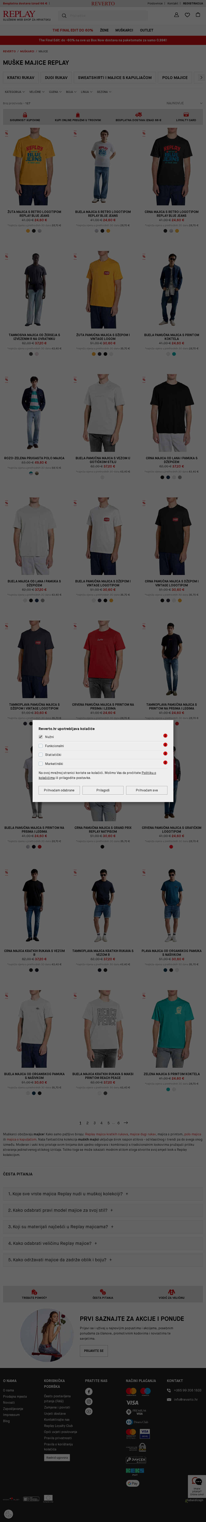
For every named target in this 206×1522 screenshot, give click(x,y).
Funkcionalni (54, 746)
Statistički (53, 755)
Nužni (49, 737)
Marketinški (54, 764)
